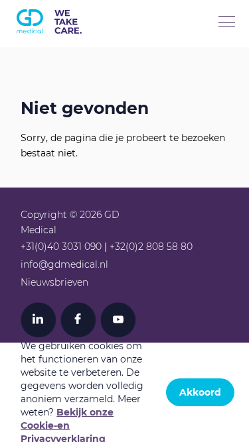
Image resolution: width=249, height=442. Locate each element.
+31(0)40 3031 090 (61, 246)
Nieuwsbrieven (54, 282)
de (102, 69)
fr (75, 69)
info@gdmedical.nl (64, 264)
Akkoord (200, 392)
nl (23, 69)
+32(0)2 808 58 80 (151, 246)
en (49, 69)
